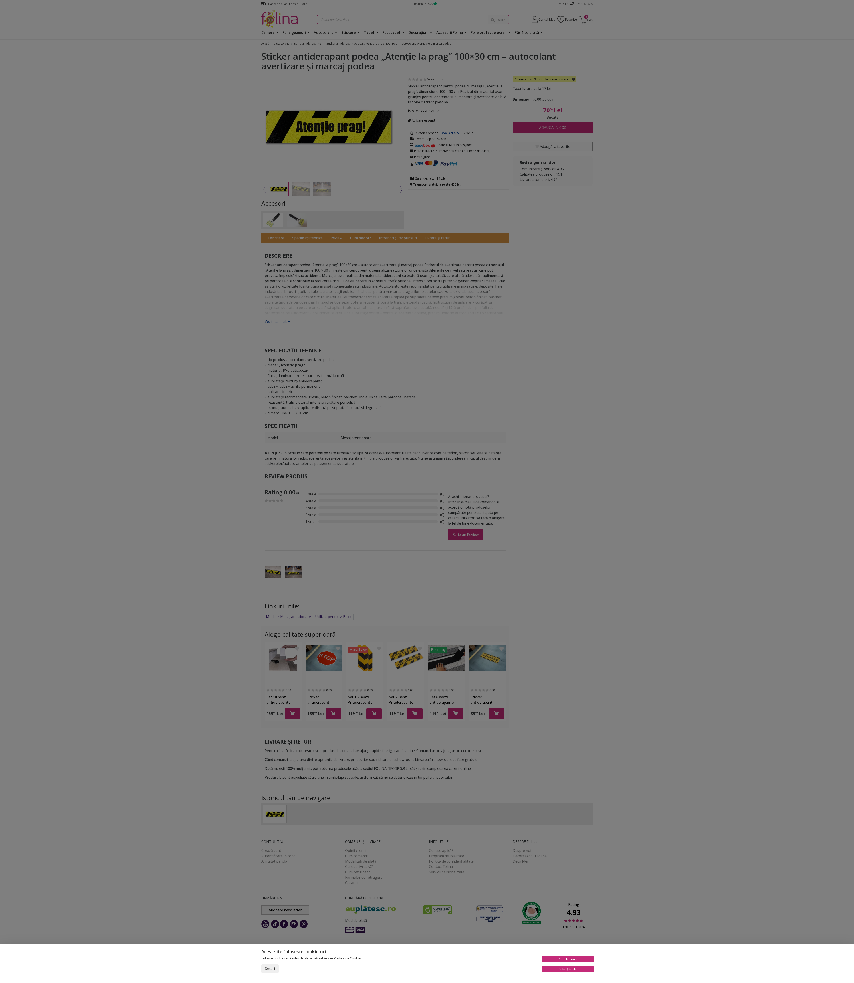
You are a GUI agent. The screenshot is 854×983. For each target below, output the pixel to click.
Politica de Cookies (348, 958)
